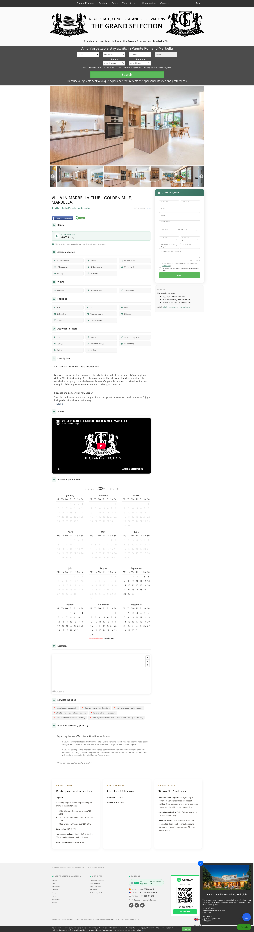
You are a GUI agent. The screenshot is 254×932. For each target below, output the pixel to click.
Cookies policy (119, 919)
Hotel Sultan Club (96, 893)
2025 (91, 489)
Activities (55, 890)
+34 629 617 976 (147, 896)
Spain (64, 208)
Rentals (103, 3)
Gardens (164, 3)
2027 (112, 489)
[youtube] (142, 905)
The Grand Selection (97, 880)
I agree (187, 929)
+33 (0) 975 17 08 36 (148, 892)
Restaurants (56, 886)
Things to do (129, 3)
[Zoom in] (147, 657)
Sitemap (110, 919)
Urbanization (149, 3)
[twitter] (137, 905)
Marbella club (84, 208)
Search (127, 74)
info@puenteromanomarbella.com (176, 307)
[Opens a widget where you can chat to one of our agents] (244, 927)
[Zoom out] (147, 661)
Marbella (72, 208)
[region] (101, 674)
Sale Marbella (95, 883)
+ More (58, 403)
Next (201, 176)
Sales (115, 3)
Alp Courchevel (95, 886)
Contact (137, 919)
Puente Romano (85, 3)
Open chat (185, 911)
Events (54, 896)
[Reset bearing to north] (147, 665)
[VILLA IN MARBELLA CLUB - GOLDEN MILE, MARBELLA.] (127, 125)
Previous (53, 176)
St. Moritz (93, 890)
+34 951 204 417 (147, 889)
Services (54, 893)
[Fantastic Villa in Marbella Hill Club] (227, 877)
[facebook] (131, 905)
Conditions (166, 266)
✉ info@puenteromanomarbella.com (142, 900)
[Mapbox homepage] (58, 691)
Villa (57, 208)
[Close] (200, 863)
